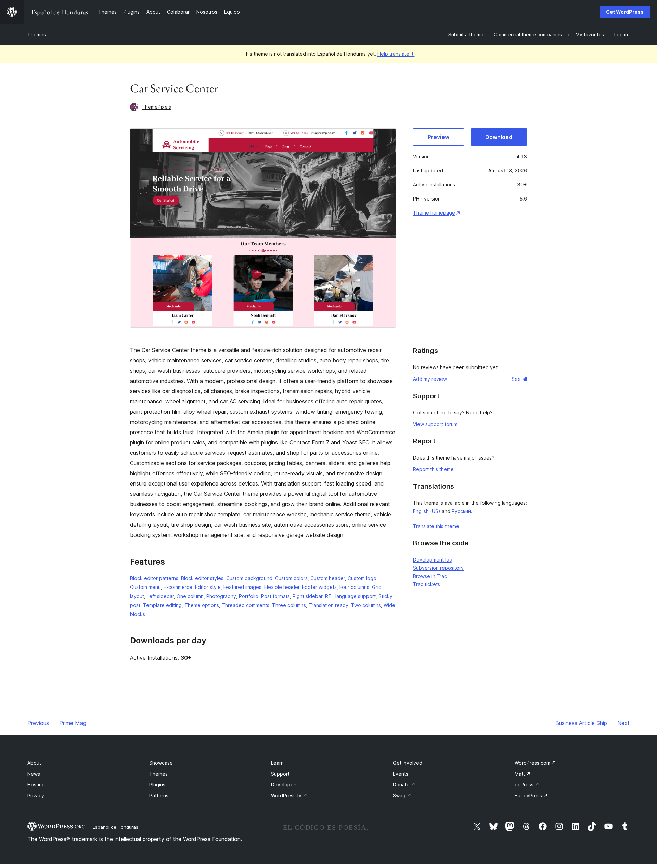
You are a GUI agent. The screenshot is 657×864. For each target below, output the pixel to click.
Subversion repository (438, 568)
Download (498, 136)
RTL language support (350, 596)
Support (280, 774)
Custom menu (145, 587)
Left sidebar (160, 596)
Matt (523, 774)
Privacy (35, 795)
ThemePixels (156, 107)
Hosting (36, 784)
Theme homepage (434, 213)
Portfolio (248, 596)
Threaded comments (245, 605)
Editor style (208, 587)
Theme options (201, 605)
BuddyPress (531, 795)
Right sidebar (307, 596)
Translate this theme (436, 526)
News (33, 774)
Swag (402, 795)
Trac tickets (426, 584)
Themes (36, 34)
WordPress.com (535, 763)
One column (190, 596)
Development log (432, 560)
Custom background (249, 578)
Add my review (430, 379)
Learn (277, 763)
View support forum (435, 424)
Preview (438, 136)
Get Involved (407, 763)
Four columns (354, 587)
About (34, 763)
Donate (404, 784)
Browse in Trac (430, 576)
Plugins (157, 784)
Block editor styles (202, 578)
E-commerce (178, 587)
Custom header (327, 578)
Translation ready (328, 605)
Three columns (289, 605)
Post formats (275, 596)
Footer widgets (319, 587)
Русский (461, 511)
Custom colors (291, 578)
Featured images (242, 587)
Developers (284, 784)
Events (400, 774)
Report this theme (433, 469)
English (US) (426, 511)
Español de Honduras (115, 827)
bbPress (527, 784)
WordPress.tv (289, 795)
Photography (221, 596)
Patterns (158, 795)
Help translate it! (396, 54)
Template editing (162, 605)
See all (519, 379)
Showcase (161, 763)
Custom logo (362, 578)
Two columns (366, 605)
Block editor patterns (154, 578)
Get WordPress (625, 12)
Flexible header (281, 587)
